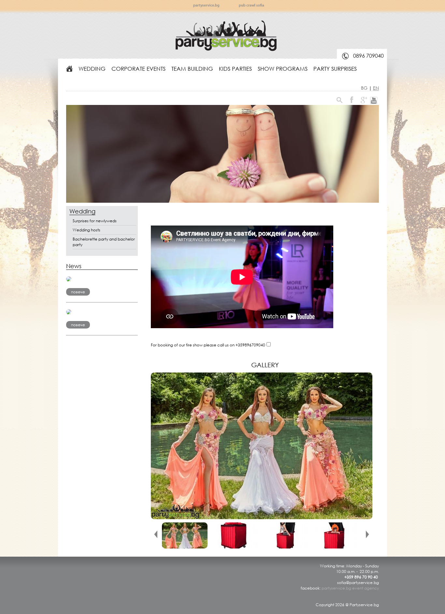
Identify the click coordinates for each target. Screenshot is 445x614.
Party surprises (335, 68)
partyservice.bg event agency (350, 588)
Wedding (92, 68)
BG (365, 88)
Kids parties (235, 68)
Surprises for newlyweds (95, 221)
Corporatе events (138, 68)
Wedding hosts (86, 230)
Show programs (283, 68)
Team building (192, 68)
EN (376, 88)
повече (78, 292)
